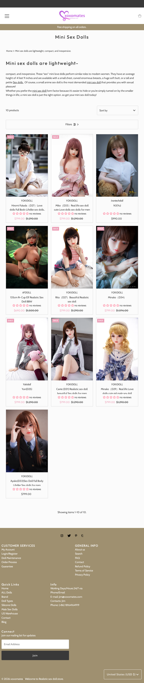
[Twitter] (69, 536)
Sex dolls (18, 82)
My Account (8, 549)
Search (78, 553)
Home (9, 50)
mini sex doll (94, 82)
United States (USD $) (121, 674)
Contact (79, 562)
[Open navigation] (7, 15)
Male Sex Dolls (10, 609)
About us (80, 549)
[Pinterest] (76, 536)
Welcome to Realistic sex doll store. (44, 679)
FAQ (77, 558)
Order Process (9, 562)
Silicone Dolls (9, 605)
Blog (4, 622)
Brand (5, 596)
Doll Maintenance (11, 558)
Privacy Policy (82, 574)
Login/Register (9, 553)
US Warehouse (10, 613)
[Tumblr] (82, 536)
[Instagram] (62, 536)
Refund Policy (82, 566)
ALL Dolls (7, 592)
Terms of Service (84, 570)
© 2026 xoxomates (12, 679)
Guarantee (7, 566)
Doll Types (7, 601)
